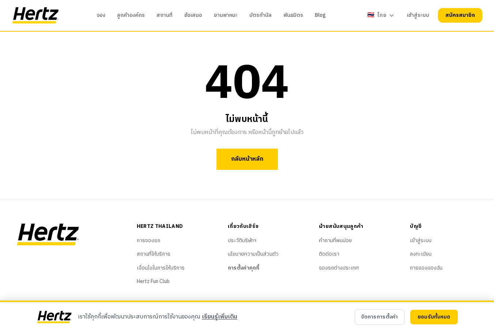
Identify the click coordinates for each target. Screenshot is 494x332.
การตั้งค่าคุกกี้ (244, 268)
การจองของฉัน (426, 268)
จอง (101, 15)
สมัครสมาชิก (460, 15)
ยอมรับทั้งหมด (434, 317)
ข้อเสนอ (193, 15)
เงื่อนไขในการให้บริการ (161, 268)
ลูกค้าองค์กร (131, 15)
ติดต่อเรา (329, 254)
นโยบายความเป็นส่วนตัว (253, 254)
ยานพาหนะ (226, 15)
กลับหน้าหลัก (247, 159)
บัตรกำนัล (260, 15)
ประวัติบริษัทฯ (242, 240)
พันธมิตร (293, 15)
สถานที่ (165, 15)
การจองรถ (148, 240)
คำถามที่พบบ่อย (335, 240)
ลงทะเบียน (420, 254)
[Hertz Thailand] (35, 15)
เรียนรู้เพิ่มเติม (219, 317)
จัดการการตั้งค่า (379, 317)
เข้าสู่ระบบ (418, 15)
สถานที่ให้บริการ (153, 254)
